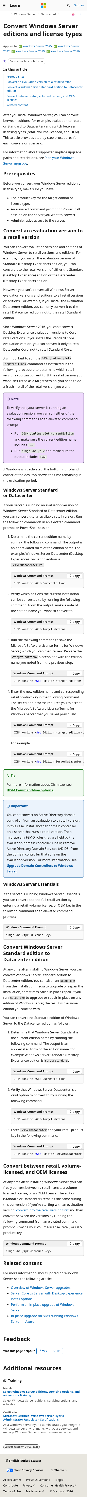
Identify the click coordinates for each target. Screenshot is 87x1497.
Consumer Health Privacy (57, 1485)
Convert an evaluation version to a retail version (38, 82)
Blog (58, 1480)
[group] (47, 681)
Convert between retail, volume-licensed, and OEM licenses (40, 98)
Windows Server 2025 (37, 46)
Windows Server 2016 (65, 51)
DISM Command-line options (30, 790)
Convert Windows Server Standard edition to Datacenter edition (44, 89)
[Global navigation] (4, 5)
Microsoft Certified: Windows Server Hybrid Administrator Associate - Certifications (33, 1417)
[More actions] (80, 14)
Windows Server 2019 (30, 51)
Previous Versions (38, 1480)
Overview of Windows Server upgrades (41, 1287)
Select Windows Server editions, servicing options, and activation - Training (41, 1393)
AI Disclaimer (12, 1480)
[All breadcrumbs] (6, 14)
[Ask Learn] (73, 14)
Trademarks (34, 1491)
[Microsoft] (43, 5)
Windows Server (25, 14)
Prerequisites (15, 76)
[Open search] (69, 5)
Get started (48, 14)
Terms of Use (12, 1491)
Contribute (10, 1485)
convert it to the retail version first (42, 1210)
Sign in (79, 5)
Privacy (27, 1485)
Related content (17, 105)
